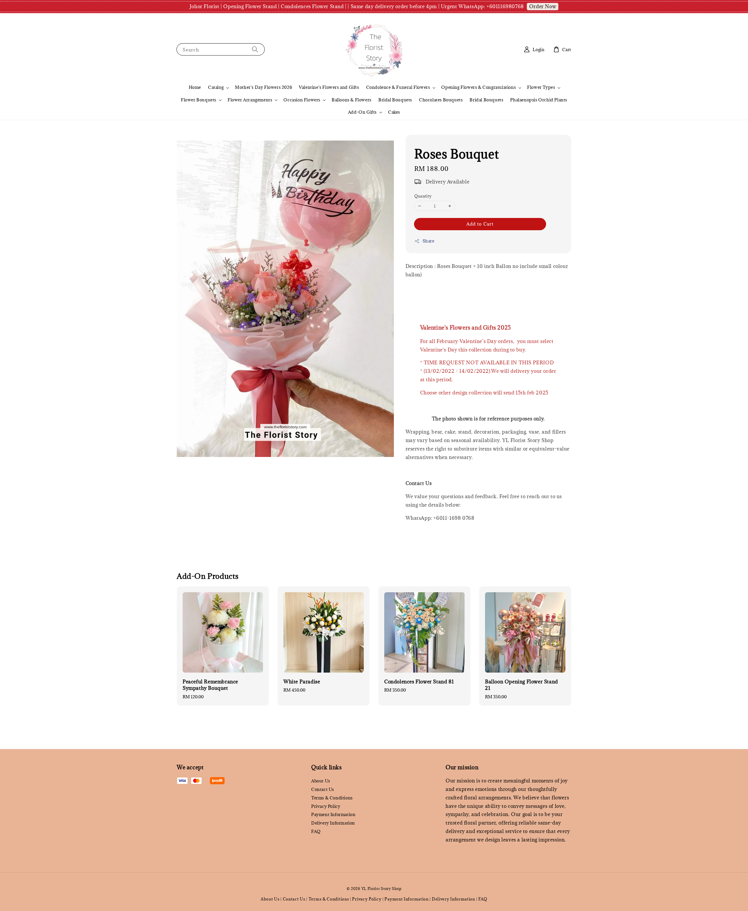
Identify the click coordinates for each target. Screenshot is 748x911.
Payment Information (333, 814)
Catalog (216, 87)
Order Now (542, 6)
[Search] (255, 49)
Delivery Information (333, 823)
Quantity (423, 196)
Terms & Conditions (332, 798)
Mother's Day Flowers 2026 (263, 87)
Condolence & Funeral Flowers (398, 87)
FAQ (316, 831)
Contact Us (322, 789)
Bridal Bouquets (395, 100)
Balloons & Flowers (351, 100)
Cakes (394, 112)
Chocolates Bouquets (441, 100)
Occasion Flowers (301, 100)
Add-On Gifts (362, 112)
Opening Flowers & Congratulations (478, 87)
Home (195, 87)
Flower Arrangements (250, 100)
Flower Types (541, 87)
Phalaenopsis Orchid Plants (538, 100)
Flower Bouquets (198, 100)
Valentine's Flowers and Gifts (329, 87)
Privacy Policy (325, 806)
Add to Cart (480, 224)
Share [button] (428, 241)
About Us (320, 781)
